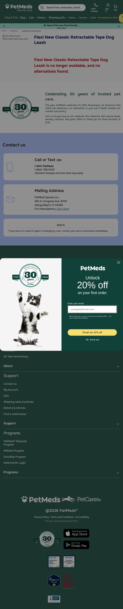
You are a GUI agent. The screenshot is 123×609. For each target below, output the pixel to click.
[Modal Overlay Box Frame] (61, 304)
